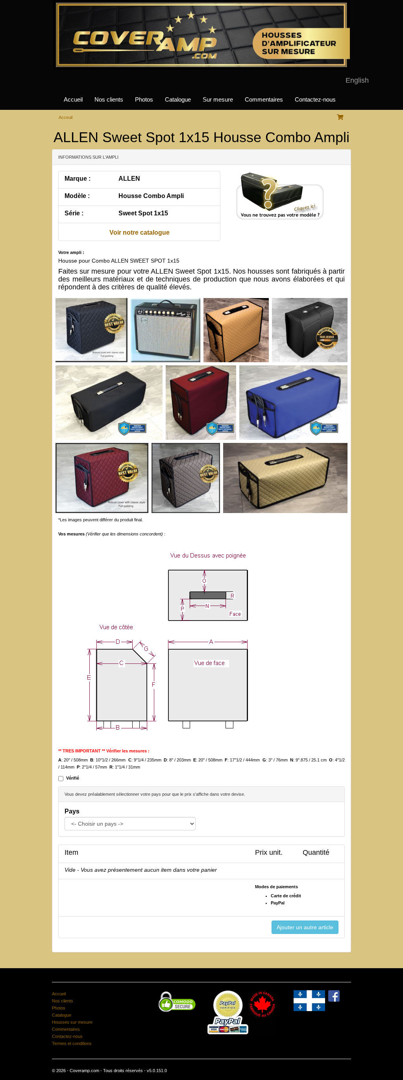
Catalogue (178, 99)
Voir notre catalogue (139, 232)
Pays (72, 811)
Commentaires (264, 99)
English (357, 80)
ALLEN (129, 178)
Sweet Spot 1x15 (143, 213)
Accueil (73, 99)
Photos (144, 99)
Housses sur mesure (72, 1022)
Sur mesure (218, 99)
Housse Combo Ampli (151, 196)
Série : (74, 213)
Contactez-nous (315, 99)
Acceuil (65, 117)
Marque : (78, 178)
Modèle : (77, 196)
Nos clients (108, 99)
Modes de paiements (276, 886)
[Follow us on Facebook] (334, 995)
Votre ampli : (71, 252)
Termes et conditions (72, 1043)
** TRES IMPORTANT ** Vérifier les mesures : (104, 750)
